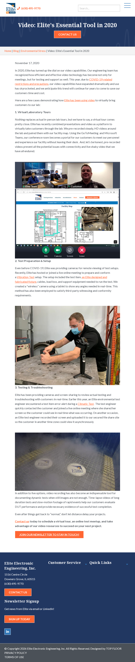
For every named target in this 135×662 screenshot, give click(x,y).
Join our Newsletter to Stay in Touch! (49, 534)
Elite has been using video (79, 100)
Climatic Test (86, 403)
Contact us (22, 521)
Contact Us (67, 34)
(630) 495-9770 (30, 8)
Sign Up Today (19, 619)
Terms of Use (14, 657)
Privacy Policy (15, 652)
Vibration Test (25, 277)
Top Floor (113, 648)
